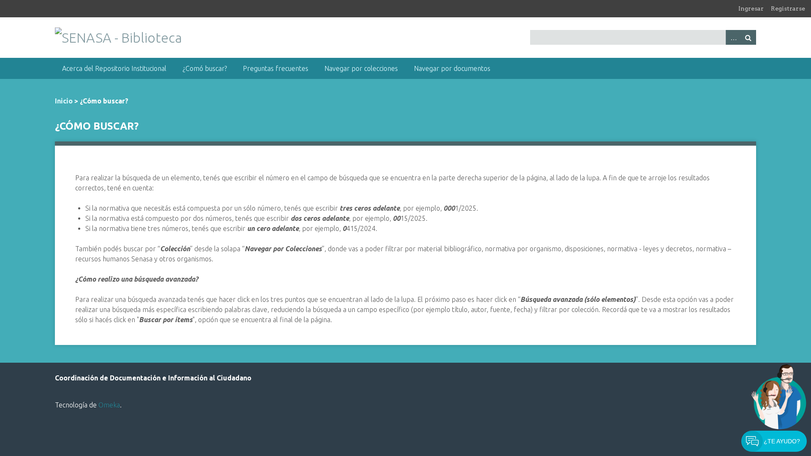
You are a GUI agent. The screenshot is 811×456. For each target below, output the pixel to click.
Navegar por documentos (452, 68)
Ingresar (751, 8)
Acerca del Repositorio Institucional (114, 68)
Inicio (64, 101)
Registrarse (788, 8)
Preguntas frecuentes (275, 68)
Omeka (109, 405)
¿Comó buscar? (204, 68)
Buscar (748, 37)
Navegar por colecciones (361, 68)
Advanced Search (733, 37)
